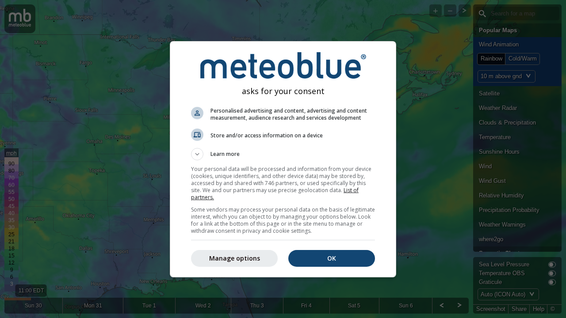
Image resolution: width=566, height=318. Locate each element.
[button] (283, 154)
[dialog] (283, 159)
